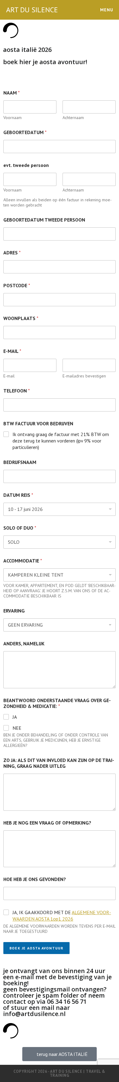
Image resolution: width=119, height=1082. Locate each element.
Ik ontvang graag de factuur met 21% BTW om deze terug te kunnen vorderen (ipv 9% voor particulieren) (61, 440)
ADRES (12, 253)
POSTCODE (16, 285)
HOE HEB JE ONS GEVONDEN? (34, 879)
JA (15, 717)
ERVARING (14, 611)
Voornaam (12, 117)
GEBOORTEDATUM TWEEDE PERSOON (44, 220)
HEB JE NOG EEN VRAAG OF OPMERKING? (47, 823)
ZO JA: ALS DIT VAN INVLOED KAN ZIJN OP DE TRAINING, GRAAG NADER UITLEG (58, 763)
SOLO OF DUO (19, 528)
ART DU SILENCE (32, 9)
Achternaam (73, 117)
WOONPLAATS (20, 318)
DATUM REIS (18, 495)
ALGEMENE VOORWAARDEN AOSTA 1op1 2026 (62, 915)
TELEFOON (16, 391)
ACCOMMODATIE (22, 561)
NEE (17, 728)
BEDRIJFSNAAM (19, 462)
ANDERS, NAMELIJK (24, 644)
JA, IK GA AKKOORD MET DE (62, 915)
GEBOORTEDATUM (25, 132)
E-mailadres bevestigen (84, 376)
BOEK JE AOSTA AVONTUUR (36, 948)
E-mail (9, 376)
